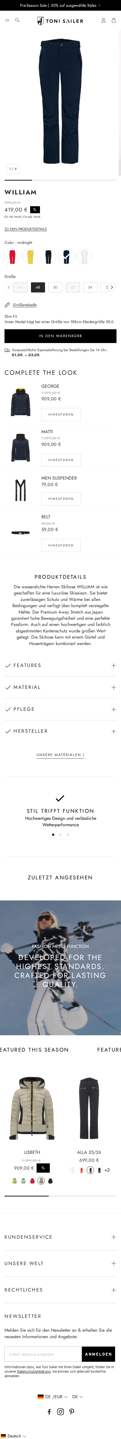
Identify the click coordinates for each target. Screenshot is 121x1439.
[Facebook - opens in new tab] (49, 1411)
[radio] (12, 256)
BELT (45, 517)
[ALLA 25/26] (89, 1108)
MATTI (47, 431)
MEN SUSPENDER (59, 478)
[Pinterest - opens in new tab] (71, 1411)
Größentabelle (25, 305)
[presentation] (112, 287)
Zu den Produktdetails (26, 229)
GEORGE (50, 386)
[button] (7, 20)
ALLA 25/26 (89, 1152)
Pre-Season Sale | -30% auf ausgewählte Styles (58, 5)
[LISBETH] (32, 1108)
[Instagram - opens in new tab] (60, 1411)
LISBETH (32, 1152)
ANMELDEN (98, 1354)
